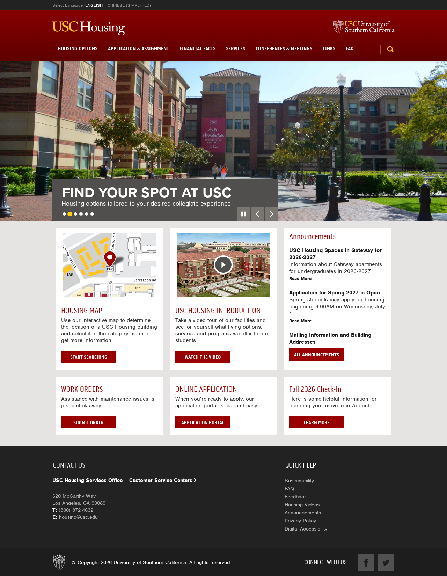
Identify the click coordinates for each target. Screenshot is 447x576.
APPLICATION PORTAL (202, 422)
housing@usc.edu (78, 517)
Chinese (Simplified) (129, 5)
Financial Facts (197, 48)
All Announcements (316, 354)
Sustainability (299, 480)
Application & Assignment (138, 48)
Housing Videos (302, 505)
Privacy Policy (300, 521)
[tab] (64, 214)
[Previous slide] (257, 214)
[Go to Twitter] (386, 562)
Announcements (303, 513)
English (94, 5)
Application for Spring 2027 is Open (334, 292)
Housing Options (77, 48)
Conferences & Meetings (284, 48)
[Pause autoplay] (243, 214)
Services (235, 48)
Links (329, 48)
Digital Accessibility (306, 529)
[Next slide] (271, 214)
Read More (300, 279)
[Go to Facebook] (366, 562)
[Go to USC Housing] (88, 28)
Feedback (296, 496)
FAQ (350, 48)
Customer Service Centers (160, 480)
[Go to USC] (360, 27)
